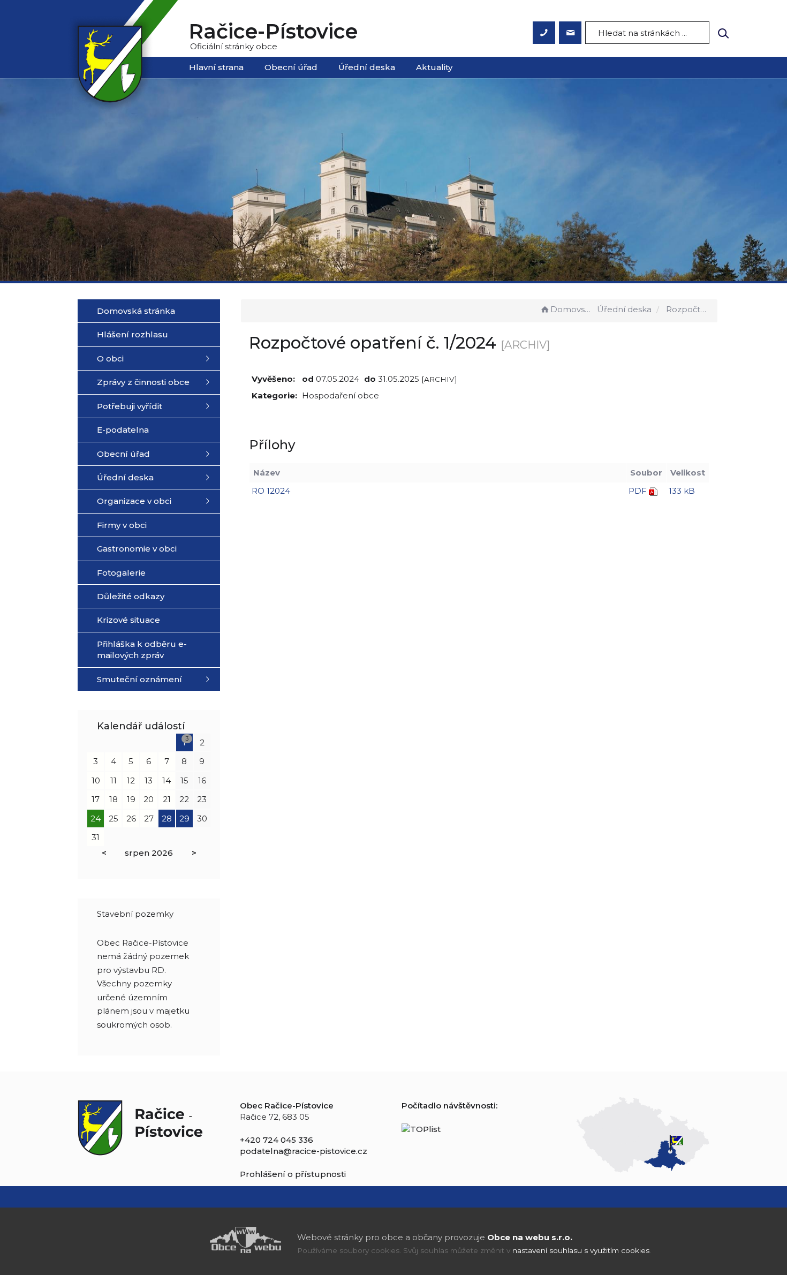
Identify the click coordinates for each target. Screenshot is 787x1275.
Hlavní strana (216, 67)
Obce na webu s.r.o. (529, 1237)
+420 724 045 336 (276, 1140)
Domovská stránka (572, 309)
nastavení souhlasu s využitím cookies (580, 1250)
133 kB (682, 491)
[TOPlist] (421, 1128)
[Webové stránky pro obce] (184, 1240)
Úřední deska (366, 67)
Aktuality (434, 67)
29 (184, 818)
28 (167, 818)
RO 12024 (271, 491)
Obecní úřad (290, 67)
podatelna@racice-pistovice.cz (303, 1151)
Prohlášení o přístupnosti (293, 1174)
